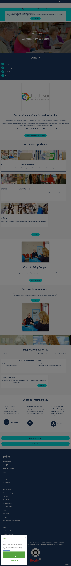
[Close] (25, 537)
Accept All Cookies (14, 553)
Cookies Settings (14, 560)
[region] (14, 550)
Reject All (14, 556)
